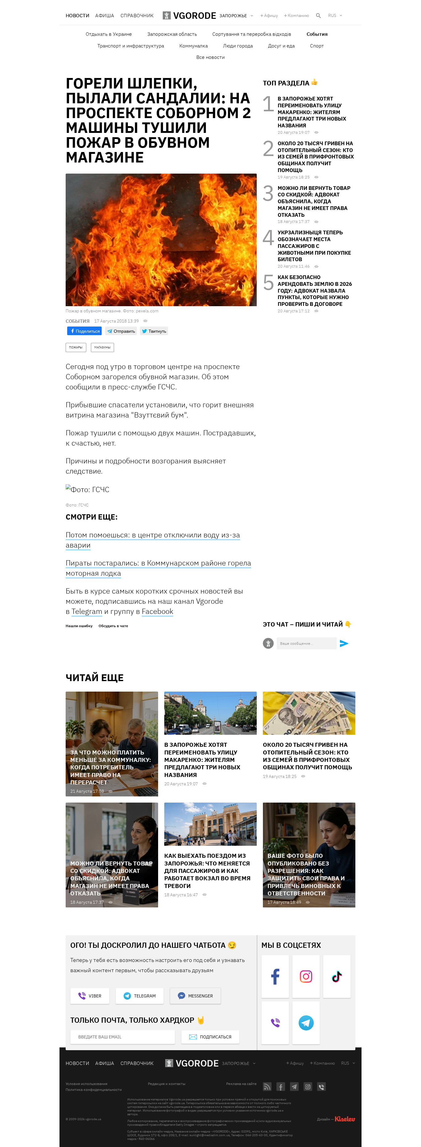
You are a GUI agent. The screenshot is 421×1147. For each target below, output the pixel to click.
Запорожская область (172, 34)
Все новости (210, 57)
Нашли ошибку (79, 626)
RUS (332, 15)
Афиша (104, 15)
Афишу (271, 15)
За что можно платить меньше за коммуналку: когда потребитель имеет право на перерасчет (110, 767)
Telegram (87, 611)
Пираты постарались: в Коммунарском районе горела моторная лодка (158, 568)
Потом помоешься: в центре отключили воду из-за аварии (153, 540)
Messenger (200, 996)
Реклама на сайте (241, 1084)
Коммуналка (193, 46)
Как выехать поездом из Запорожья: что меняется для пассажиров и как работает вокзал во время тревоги (207, 870)
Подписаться (215, 1037)
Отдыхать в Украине (109, 34)
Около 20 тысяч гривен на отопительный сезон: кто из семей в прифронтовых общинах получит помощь (316, 157)
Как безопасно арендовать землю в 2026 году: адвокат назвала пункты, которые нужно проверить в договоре (315, 290)
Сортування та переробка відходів (251, 34)
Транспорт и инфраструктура (130, 46)
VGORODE (197, 1063)
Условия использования (86, 1084)
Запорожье (236, 1063)
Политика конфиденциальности (94, 1090)
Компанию (298, 15)
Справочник (137, 15)
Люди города (238, 46)
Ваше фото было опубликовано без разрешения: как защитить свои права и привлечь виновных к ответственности (306, 874)
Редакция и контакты (167, 1084)
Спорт (317, 46)
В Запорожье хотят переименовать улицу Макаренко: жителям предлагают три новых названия (312, 112)
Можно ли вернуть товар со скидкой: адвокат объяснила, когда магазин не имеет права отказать (314, 201)
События (317, 34)
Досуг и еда (281, 46)
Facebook (157, 611)
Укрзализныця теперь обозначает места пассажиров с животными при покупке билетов (314, 246)
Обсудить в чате (113, 626)
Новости (77, 15)
